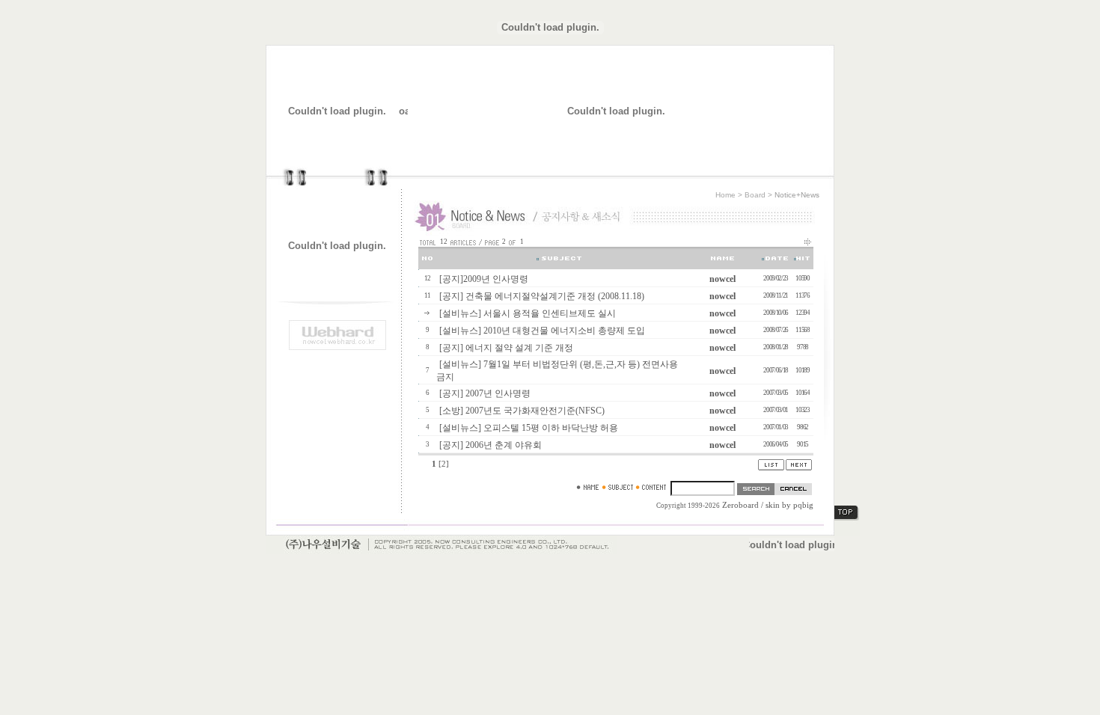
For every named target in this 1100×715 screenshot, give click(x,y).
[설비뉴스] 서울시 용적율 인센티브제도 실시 (527, 313)
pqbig (803, 505)
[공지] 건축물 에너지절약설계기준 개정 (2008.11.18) (541, 296)
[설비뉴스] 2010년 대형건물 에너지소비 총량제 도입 (542, 330)
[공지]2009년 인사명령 (483, 279)
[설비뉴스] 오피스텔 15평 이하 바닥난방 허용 (528, 428)
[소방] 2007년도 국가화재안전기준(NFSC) (522, 410)
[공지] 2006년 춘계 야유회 (490, 445)
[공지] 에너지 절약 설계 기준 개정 (506, 348)
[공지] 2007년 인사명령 (485, 393)
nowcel (722, 279)
